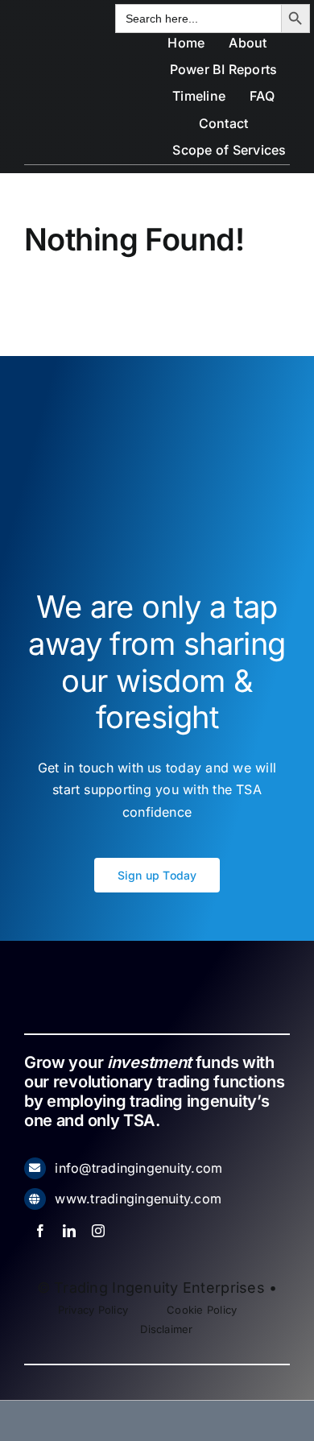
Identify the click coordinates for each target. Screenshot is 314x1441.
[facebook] (40, 1230)
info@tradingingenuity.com (138, 1168)
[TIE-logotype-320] (70, 45)
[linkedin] (69, 1230)
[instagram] (98, 1230)
